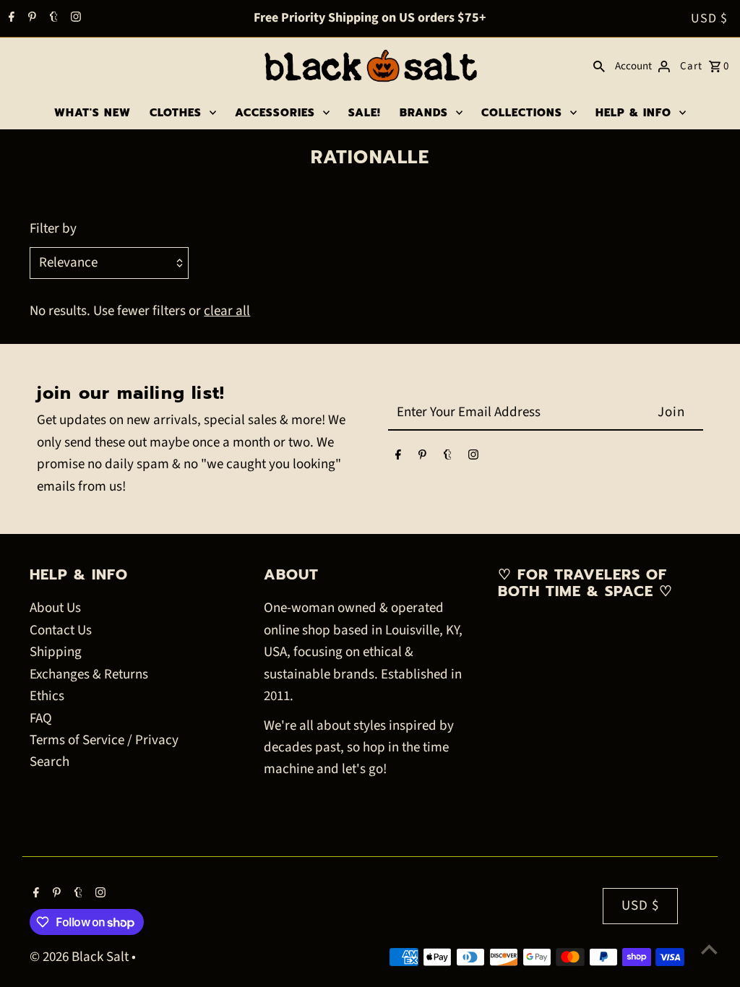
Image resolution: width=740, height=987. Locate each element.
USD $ (709, 18)
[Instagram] (74, 18)
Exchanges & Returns (89, 674)
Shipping (56, 652)
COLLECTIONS (521, 113)
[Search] (599, 66)
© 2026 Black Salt (81, 957)
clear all (227, 311)
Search (49, 762)
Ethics (47, 696)
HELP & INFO (633, 113)
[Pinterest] (30, 18)
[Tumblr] (52, 18)
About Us (55, 608)
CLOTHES (176, 113)
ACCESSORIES (275, 113)
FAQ (41, 718)
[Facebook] (9, 18)
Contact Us (61, 630)
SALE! (364, 113)
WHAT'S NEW (92, 113)
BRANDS (424, 113)
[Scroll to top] (709, 949)
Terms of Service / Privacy (104, 740)
